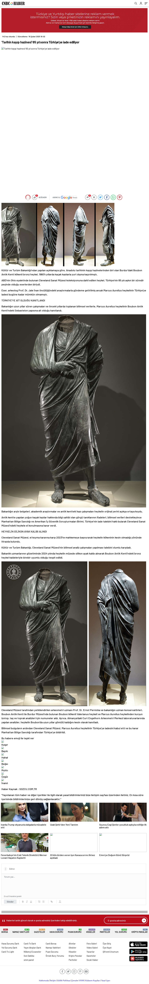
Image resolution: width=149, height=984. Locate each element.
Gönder (10, 901)
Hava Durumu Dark (10, 943)
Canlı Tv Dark (30, 943)
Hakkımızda (44, 980)
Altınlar (72, 943)
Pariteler (105, 931)
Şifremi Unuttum (110, 951)
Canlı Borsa (51, 943)
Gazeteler (39, 931)
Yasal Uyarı (105, 980)
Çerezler (74, 980)
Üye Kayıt (107, 947)
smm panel (29, 960)
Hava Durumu (56, 931)
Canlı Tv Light (7, 951)
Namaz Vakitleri (21, 931)
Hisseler (90, 931)
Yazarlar (91, 951)
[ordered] (39, 901)
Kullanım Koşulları (92, 980)
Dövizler (72, 947)
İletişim (53, 980)
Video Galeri (92, 947)
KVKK (82, 980)
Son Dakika (29, 955)
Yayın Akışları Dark (32, 947)
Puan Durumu (74, 931)
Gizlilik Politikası (63, 980)
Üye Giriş (107, 943)
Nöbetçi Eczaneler (32, 951)
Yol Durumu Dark (9, 947)
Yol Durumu (121, 931)
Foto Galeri (92, 943)
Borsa (4, 931)
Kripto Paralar (140, 931)
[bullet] (43, 901)
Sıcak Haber (92, 960)
